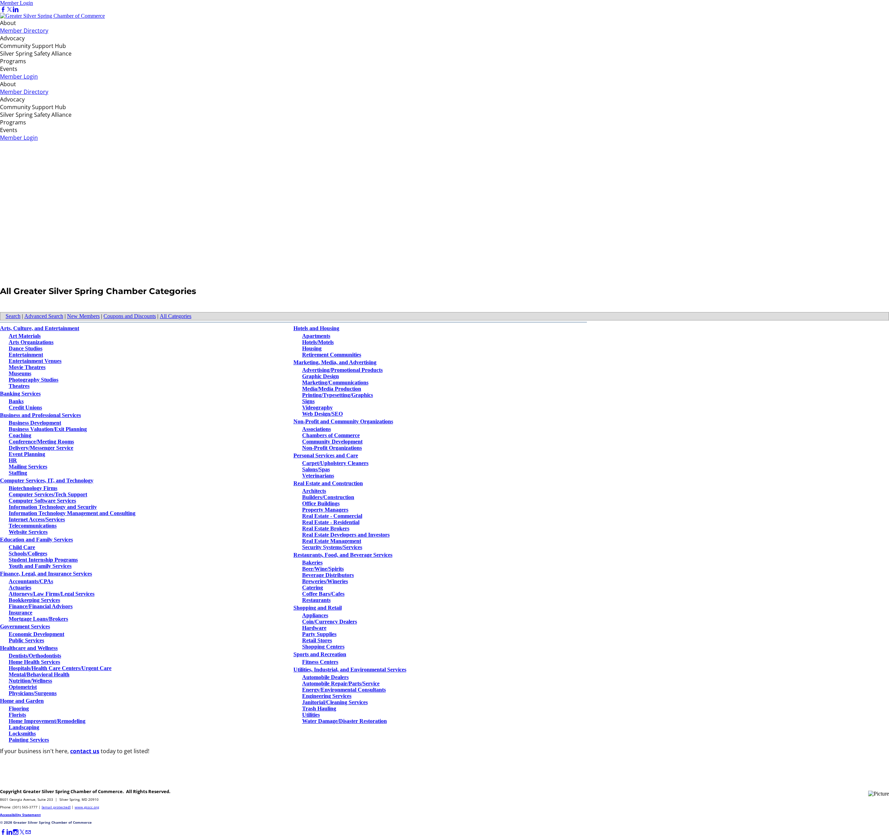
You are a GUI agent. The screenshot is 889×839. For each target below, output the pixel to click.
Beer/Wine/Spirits (323, 569)
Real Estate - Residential (330, 522)
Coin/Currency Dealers (329, 622)
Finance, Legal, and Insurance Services (46, 574)
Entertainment (26, 355)
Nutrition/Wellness (30, 681)
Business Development (35, 423)
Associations (316, 429)
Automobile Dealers (325, 677)
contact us (84, 751)
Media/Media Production (331, 389)
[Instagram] (15, 832)
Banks (16, 401)
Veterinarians (318, 476)
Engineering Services (326, 696)
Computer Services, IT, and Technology (46, 480)
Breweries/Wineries (325, 581)
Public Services (26, 640)
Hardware (314, 628)
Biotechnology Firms (33, 488)
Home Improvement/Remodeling (47, 721)
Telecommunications (33, 526)
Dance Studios (25, 348)
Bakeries (312, 562)
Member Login (16, 3)
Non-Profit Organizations (332, 448)
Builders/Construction (328, 497)
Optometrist (23, 687)
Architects (314, 491)
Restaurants (316, 600)
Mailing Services (28, 467)
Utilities (311, 715)
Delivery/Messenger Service (41, 448)
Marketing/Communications (335, 382)
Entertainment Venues (35, 361)
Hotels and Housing (316, 328)
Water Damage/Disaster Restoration (344, 721)
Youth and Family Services (40, 566)
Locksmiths (22, 733)
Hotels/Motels (318, 342)
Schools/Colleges (28, 553)
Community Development (332, 442)
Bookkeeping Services (34, 600)
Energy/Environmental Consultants (344, 690)
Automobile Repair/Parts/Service (341, 683)
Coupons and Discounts (129, 316)
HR (13, 460)
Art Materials (25, 336)
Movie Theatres (27, 367)
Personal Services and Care (325, 455)
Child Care (22, 547)
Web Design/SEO (322, 414)
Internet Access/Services (37, 519)
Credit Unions (25, 407)
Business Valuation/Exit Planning (48, 429)
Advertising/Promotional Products (342, 370)
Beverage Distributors (328, 575)
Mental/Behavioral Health (39, 674)
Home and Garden (22, 701)
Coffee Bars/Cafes (323, 594)
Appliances (315, 615)
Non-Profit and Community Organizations (343, 421)
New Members (83, 316)
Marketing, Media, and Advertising (334, 362)
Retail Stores (317, 640)
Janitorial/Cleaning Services (335, 702)
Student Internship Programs (43, 560)
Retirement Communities (331, 355)
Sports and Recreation (319, 654)
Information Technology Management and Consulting (72, 513)
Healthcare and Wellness (29, 648)
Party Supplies (319, 634)
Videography (317, 407)
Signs (308, 401)
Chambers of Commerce (331, 435)
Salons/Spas (316, 469)
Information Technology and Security (53, 507)
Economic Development (36, 634)
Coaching (20, 435)
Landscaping (24, 727)
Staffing (18, 473)
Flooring (19, 708)
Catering (312, 587)
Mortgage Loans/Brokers (38, 619)
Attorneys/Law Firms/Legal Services (51, 594)
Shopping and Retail (317, 608)
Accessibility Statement (20, 814)
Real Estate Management (331, 541)
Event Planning (27, 454)
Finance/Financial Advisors (41, 606)
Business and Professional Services (40, 415)
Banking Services (20, 394)
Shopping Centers (323, 647)
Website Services (28, 532)
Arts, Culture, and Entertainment (39, 328)
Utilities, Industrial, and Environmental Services (349, 670)
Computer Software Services (42, 501)
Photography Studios (33, 380)
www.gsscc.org (87, 807)
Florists (17, 715)
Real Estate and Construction (328, 483)
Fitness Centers (320, 662)
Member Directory (24, 30)
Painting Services (29, 740)
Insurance (20, 613)
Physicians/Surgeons (33, 693)
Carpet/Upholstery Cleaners (335, 463)
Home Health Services (34, 662)
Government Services (25, 626)
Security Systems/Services (332, 547)
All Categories (175, 316)
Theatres (19, 386)
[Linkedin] (15, 10)
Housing (312, 348)
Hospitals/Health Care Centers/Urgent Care (60, 668)
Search (13, 316)
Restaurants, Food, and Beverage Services (342, 555)
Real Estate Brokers (325, 528)
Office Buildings (321, 503)
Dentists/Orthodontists (35, 656)
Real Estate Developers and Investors (346, 535)
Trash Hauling (319, 708)
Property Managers (325, 510)
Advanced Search (43, 316)
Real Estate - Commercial (332, 516)
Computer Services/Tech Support (48, 494)
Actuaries (20, 587)
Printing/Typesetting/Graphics (337, 395)
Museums (20, 373)
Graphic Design (320, 376)
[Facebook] (3, 10)
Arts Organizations (31, 342)
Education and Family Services (36, 540)
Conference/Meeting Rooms (41, 442)
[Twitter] (9, 10)
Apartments (316, 336)
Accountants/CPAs (31, 581)
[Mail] (28, 832)
